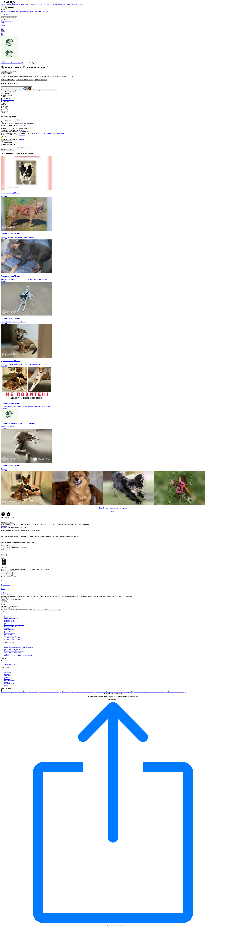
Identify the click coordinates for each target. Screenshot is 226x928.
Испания (7, 682)
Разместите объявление (11, 618)
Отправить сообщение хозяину (24, 79)
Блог (41, 4)
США (6, 685)
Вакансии (70, 4)
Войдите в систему (39, 609)
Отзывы (75, 4)
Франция (7, 675)
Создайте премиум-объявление (13, 654)
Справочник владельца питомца (14, 625)
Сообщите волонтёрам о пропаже (14, 651)
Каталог (8, 4)
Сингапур (7, 679)
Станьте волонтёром (60, 4)
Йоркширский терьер (7, 100)
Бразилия (7, 674)
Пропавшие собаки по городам (158, 692)
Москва (8, 63)
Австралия (7, 672)
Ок (2, 549)
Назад (10, 526)
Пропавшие (14, 63)
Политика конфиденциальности (71, 692)
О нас (80, 4)
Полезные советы (17, 11)
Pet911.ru (3, 63)
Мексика (7, 677)
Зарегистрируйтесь (54, 609)
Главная (3, 4)
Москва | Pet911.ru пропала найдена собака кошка (49, 133)
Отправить (4, 149)
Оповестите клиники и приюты (13, 649)
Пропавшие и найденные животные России (14, 692)
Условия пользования (87, 692)
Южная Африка (9, 680)
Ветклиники (15, 4)
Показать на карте (6, 73)
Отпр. (19, 120)
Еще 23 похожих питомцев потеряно (113, 508)
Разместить (4, 526)
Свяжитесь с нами (48, 4)
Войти (3, 22)
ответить (22, 125)
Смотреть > (113, 511)
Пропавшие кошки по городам (177, 692)
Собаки (20, 63)
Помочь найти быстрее (41, 79)
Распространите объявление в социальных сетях (18, 647)
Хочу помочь (13, 546)
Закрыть (11, 149)
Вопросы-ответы (24, 4)
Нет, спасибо (4, 546)
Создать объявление (7, 21)
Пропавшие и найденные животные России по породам (44, 692)
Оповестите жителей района (12, 652)
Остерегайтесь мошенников (41, 11)
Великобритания (9, 683)
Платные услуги (34, 4)
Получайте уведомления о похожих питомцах (18, 655)
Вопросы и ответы (6, 11)
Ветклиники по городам (11, 636)
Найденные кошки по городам (140, 692)
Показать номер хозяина (7, 79)
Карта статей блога (10, 626)
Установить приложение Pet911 (13, 637)
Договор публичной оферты (103, 692)
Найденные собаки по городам (121, 692)
